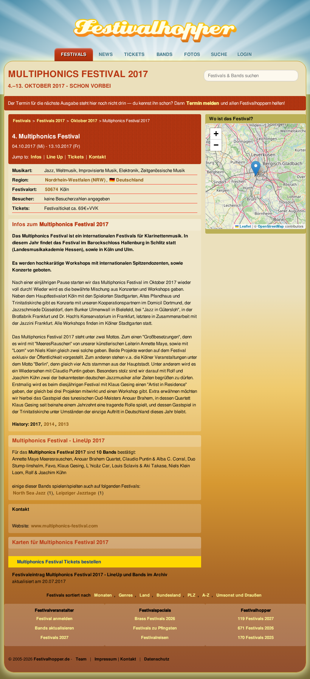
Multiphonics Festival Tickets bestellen (59, 562)
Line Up (54, 157)
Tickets (134, 54)
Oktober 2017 (84, 121)
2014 (49, 424)
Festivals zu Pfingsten (155, 628)
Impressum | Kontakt (115, 659)
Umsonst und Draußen (239, 595)
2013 (63, 424)
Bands (164, 54)
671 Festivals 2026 (256, 628)
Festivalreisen (155, 638)
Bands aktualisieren (54, 628)
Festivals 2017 (51, 121)
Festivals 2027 (54, 638)
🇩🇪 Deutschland (126, 180)
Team (81, 659)
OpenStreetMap (271, 226)
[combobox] (251, 75)
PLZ (191, 595)
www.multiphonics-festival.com (64, 526)
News (106, 54)
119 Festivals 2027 (256, 619)
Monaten (103, 595)
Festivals (73, 54)
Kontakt (97, 157)
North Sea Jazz (29, 493)
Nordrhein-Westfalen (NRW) (75, 180)
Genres (126, 595)
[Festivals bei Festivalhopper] (155, 24)
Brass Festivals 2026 (155, 619)
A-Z (205, 595)
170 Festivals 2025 (256, 638)
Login (244, 54)
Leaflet (245, 226)
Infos (36, 157)
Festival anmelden (54, 619)
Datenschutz (156, 659)
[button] (255, 168)
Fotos (192, 54)
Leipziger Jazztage (76, 493)
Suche (219, 54)
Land (145, 595)
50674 (51, 189)
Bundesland (169, 595)
